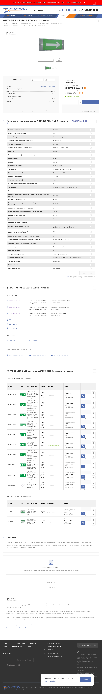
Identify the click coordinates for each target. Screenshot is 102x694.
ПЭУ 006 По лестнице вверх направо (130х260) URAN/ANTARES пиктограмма (32, 404)
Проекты (33, 643)
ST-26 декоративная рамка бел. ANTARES (31, 485)
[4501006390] (51, 44)
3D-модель (13, 320)
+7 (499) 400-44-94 (54, 646)
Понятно (85, 679)
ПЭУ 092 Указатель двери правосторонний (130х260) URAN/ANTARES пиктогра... (32, 475)
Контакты (7, 653)
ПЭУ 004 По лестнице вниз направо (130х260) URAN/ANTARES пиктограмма (32, 454)
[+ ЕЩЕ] (48, 9)
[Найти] (71, 16)
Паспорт (12, 340)
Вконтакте (10, 660)
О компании (7, 643)
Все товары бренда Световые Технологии (19, 627)
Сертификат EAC (14, 301)
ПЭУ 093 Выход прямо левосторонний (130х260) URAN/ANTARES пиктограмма (32, 464)
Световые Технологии (47, 86)
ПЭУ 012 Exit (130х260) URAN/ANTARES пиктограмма (32, 445)
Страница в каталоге (16, 355)
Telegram (5, 660)
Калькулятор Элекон (24, 660)
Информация (17, 646)
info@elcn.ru (51, 649)
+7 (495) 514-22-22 (89, 10)
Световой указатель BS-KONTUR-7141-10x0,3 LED (31, 521)
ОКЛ (5, 646)
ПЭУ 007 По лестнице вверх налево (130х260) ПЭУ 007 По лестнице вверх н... (32, 414)
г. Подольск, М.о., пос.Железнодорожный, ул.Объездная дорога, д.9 (55, 655)
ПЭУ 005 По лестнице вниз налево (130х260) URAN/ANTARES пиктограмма (32, 394)
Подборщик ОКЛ (13, 665)
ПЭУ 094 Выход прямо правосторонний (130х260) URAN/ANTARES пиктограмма (32, 434)
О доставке (51, 587)
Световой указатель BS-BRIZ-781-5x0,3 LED (31, 512)
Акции (28, 646)
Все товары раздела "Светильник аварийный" (20, 625)
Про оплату (51, 582)
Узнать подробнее (50, 681)
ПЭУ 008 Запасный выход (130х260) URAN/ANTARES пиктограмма (32, 425)
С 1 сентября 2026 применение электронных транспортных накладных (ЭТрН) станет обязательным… (45, 2)
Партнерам (21, 643)
